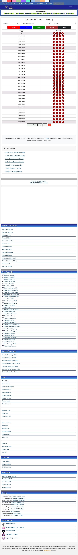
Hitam (64, 27)
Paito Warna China (9, 320)
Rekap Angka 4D (6, 395)
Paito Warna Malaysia (10, 322)
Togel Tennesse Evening (13, 168)
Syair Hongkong (6, 467)
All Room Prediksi (7, 266)
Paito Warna (5, 381)
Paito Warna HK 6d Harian (11, 296)
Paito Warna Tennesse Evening (15, 152)
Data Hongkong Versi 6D (11, 290)
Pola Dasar (5, 413)
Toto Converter (6, 404)
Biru (26, 27)
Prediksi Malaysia (7, 255)
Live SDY (4, 3)
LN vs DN (5, 437)
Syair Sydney (6, 461)
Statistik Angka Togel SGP (9, 355)
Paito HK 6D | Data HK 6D (11, 294)
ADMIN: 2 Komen (11, 523)
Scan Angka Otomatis (8, 386)
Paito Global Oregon (9, 339)
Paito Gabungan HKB (10, 344)
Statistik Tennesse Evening (13, 165)
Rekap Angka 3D (6, 392)
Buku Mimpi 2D (6, 482)
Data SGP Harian (9, 283)
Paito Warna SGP (9, 286)
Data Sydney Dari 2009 (10, 301)
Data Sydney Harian (9, 305)
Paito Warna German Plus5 (11, 324)
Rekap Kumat (6, 401)
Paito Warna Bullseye (10, 318)
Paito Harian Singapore (10, 331)
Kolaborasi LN (6, 434)
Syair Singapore (6, 464)
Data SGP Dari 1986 (9, 281)
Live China (49, 3)
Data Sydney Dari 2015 (10, 303)
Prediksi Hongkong (7, 232)
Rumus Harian (6, 384)
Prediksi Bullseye (7, 246)
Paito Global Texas (9, 341)
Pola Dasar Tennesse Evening (14, 162)
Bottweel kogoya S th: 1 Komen (15, 527)
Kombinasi (5, 425)
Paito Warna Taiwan (9, 316)
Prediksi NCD (6, 264)
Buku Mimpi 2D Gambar (8, 479)
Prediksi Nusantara (7, 252)
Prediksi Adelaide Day (18, 498)
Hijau (39, 27)
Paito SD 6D (7, 307)
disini (47, 138)
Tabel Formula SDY (9, 279)
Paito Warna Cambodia (10, 314)
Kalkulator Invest (7, 446)
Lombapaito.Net (46, 550)
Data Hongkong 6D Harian (11, 292)
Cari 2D (4, 452)
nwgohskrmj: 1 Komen (12, 538)
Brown (52, 27)
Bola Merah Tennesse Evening (39, 19)
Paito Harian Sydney (9, 333)
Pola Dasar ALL (6, 416)
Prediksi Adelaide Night (18, 496)
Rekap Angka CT (7, 398)
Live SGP (12, 3)
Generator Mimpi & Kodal (9, 476)
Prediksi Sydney (6, 235)
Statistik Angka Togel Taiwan (10, 366)
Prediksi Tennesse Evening (13, 171)
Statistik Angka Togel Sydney (10, 360)
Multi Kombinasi (6, 431)
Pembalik (4, 443)
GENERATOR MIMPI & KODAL (39, 183)
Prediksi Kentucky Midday (9, 261)
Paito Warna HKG (9, 299)
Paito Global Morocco (10, 346)
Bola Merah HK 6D (9, 335)
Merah (14, 27)
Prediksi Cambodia (7, 241)
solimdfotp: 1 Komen (12, 534)
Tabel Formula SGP (9, 275)
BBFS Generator (6, 423)
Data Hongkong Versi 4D (11, 288)
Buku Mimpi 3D (6, 484)
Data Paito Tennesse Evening (14, 159)
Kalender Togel (6, 410)
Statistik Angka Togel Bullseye (10, 372)
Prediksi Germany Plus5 (9, 258)
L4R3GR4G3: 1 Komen (12, 531)
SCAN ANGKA (58, 3)
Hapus (4, 1)
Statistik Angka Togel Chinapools (11, 363)
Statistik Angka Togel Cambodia (11, 369)
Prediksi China (6, 243)
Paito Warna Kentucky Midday (12, 326)
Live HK (20, 3)
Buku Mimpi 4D (6, 487)
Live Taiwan (40, 3)
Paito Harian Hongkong (10, 329)
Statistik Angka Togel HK (9, 357)
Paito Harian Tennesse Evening (15, 155)
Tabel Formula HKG (9, 277)
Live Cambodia (29, 3)
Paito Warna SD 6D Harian (11, 309)
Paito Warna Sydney (9, 311)
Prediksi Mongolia (7, 249)
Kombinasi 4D (6, 428)
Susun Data (5, 449)
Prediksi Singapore (7, 229)
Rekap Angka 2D (6, 389)
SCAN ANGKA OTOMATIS (39, 181)
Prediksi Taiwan (6, 238)
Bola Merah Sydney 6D (10, 337)
